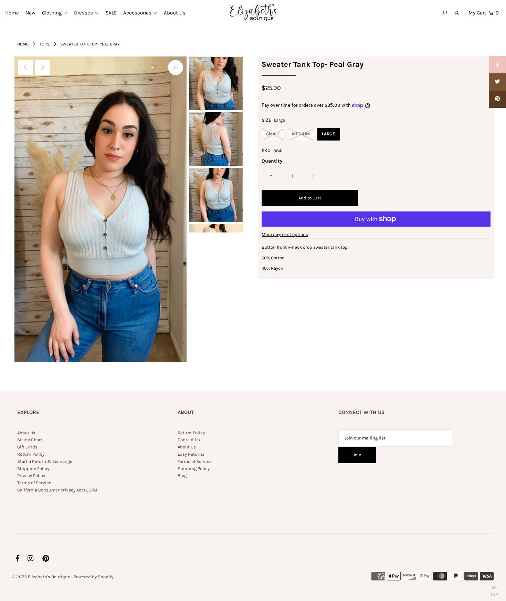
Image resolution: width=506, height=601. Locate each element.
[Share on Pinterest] (497, 99)
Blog (182, 475)
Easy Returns (191, 454)
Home (23, 44)
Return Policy (30, 454)
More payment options (285, 234)
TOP (494, 593)
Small (273, 133)
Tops (44, 44)
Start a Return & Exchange (44, 461)
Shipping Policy (33, 468)
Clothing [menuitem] (52, 13)
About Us (26, 432)
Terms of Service (34, 482)
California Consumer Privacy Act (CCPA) (57, 490)
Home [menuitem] (12, 13)
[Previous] (25, 67)
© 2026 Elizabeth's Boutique (41, 576)
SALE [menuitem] (111, 13)
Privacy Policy (31, 475)
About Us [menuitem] (175, 13)
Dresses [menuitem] (83, 13)
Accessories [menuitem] (137, 13)
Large (328, 133)
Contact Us (189, 439)
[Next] (42, 67)
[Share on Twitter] (497, 82)
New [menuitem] (30, 13)
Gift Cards (27, 446)
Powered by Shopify (93, 576)
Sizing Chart (29, 439)
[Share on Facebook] (497, 64)
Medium (301, 133)
